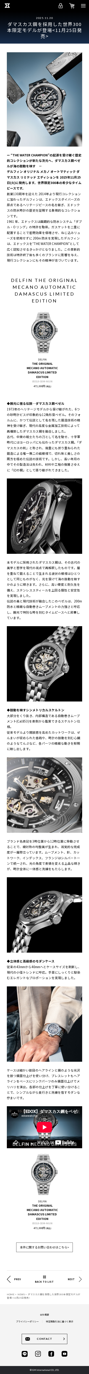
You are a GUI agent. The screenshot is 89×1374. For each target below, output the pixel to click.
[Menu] (83, 5)
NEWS (21, 1294)
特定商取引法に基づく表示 (59, 1321)
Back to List (44, 1281)
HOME (10, 1294)
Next (71, 1279)
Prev (17, 1279)
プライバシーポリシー (27, 1321)
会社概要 (44, 1314)
